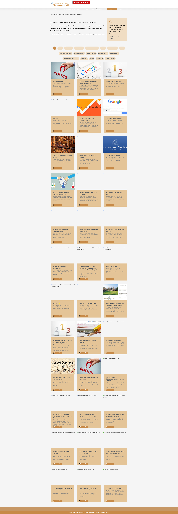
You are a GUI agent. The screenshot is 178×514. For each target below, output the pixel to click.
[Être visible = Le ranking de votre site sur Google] (89, 440)
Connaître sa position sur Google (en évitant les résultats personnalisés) (62, 342)
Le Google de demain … (59, 81)
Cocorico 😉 (56, 303)
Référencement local (91, 53)
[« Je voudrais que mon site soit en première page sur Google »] (115, 440)
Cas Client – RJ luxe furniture (87, 303)
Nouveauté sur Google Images (114, 118)
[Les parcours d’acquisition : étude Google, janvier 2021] (89, 70)
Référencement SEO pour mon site (70, 58)
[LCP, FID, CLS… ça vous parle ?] (115, 70)
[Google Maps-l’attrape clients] (115, 329)
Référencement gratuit (79, 53)
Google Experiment (79, 48)
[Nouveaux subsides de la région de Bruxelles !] (89, 181)
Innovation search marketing (92, 48)
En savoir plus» (57, 94)
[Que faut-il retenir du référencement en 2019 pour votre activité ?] (115, 366)
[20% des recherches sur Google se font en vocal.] (63, 477)
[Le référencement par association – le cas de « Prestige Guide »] (115, 292)
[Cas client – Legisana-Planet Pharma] (89, 329)
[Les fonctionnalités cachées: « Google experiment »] (63, 181)
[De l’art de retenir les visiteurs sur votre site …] (89, 366)
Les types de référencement (95, 9)
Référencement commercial (65, 53)
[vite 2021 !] (63, 107)
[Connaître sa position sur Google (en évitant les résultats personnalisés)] (63, 329)
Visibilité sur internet (110, 58)
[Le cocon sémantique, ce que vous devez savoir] (63, 366)
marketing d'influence (112, 48)
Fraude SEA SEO (68, 48)
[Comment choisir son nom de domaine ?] (63, 440)
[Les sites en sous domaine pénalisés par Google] (89, 107)
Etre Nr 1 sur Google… (112, 266)
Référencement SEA (102, 53)
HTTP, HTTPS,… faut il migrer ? (114, 488)
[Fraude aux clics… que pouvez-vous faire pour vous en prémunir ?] (63, 403)
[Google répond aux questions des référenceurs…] (89, 218)
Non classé (122, 48)
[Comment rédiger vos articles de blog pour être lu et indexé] (115, 403)
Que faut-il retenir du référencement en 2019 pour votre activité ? (115, 379)
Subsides (92, 58)
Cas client (60, 48)
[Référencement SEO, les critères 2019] (115, 181)
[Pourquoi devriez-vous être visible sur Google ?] (63, 218)
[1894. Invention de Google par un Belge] (63, 144)
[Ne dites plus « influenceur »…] (115, 144)
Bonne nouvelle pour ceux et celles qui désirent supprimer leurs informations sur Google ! (88, 268)
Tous (54, 48)
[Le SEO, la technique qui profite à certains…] (115, 218)
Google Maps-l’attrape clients (114, 340)
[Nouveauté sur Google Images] (115, 107)
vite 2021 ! (56, 118)
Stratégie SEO (84, 58)
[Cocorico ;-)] (63, 292)
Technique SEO (99, 58)
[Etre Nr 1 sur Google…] (115, 255)
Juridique (103, 48)
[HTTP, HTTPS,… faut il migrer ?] (115, 477)
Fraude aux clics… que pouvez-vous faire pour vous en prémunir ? (62, 416)
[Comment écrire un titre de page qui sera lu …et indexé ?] (89, 477)
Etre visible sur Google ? (72, 9)
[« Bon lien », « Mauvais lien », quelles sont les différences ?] (89, 403)
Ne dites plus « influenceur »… (114, 155)
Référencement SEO (114, 53)
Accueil (55, 9)
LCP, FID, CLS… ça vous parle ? (114, 81)
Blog (111, 9)
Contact (122, 9)
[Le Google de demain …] (63, 70)
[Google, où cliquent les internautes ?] (63, 255)
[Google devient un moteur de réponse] (89, 144)
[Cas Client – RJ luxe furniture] (89, 292)
